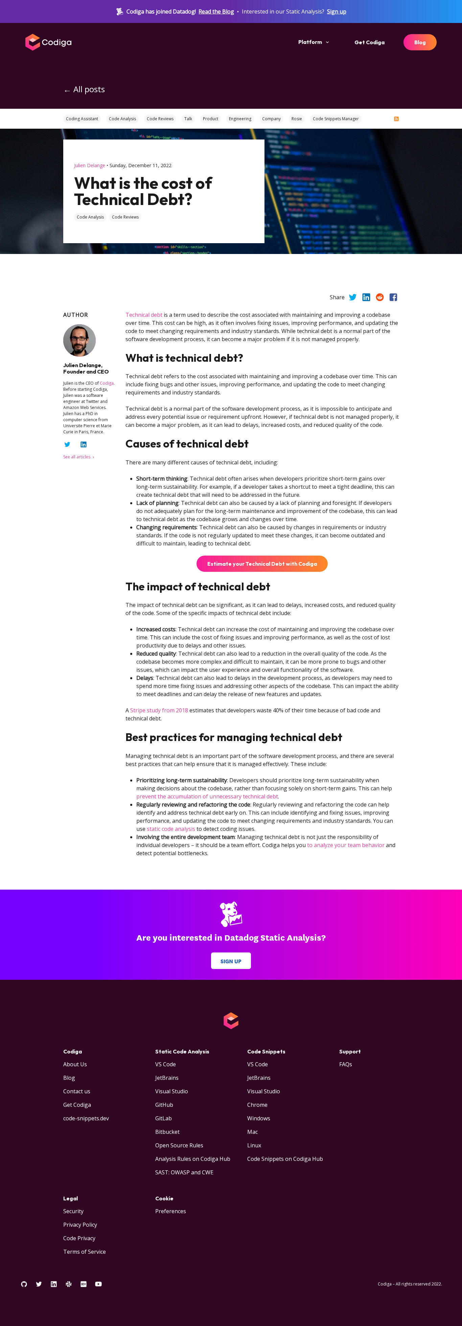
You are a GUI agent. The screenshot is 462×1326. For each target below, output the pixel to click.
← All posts (84, 89)
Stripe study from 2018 (159, 710)
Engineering (240, 119)
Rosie (297, 119)
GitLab (163, 1118)
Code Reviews (160, 119)
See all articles (77, 457)
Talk (188, 119)
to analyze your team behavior (346, 845)
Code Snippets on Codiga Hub (285, 1159)
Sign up (336, 11)
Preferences (170, 1211)
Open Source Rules (179, 1145)
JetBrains (167, 1077)
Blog (420, 42)
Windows (258, 1118)
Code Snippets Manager (336, 119)
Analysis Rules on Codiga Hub (192, 1159)
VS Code (165, 1064)
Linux (254, 1145)
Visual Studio (171, 1091)
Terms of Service (84, 1251)
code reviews (125, 217)
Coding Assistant (82, 119)
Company (271, 119)
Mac (252, 1132)
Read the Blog (216, 11)
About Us (75, 1064)
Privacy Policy (80, 1224)
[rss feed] (396, 119)
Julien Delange (89, 165)
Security (73, 1211)
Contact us (76, 1091)
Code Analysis (122, 119)
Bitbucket (167, 1132)
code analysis (90, 217)
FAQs (345, 1064)
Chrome (257, 1104)
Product (210, 119)
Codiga (107, 383)
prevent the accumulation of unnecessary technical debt (207, 796)
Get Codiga (369, 42)
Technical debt (143, 314)
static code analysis (171, 829)
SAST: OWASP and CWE (184, 1172)
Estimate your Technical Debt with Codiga (262, 563)
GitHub (164, 1104)
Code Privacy (79, 1238)
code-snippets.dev (86, 1118)
